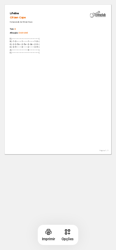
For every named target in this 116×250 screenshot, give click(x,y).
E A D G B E (23, 33)
